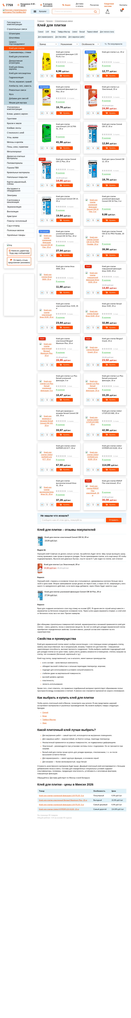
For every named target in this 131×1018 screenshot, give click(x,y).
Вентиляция (12, 211)
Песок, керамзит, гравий (20, 82)
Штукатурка (14, 33)
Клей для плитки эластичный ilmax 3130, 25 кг (67, 306)
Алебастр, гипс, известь (20, 86)
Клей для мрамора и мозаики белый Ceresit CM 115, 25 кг (67, 413)
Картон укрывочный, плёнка (16, 183)
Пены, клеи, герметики (17, 147)
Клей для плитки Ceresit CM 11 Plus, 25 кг (66, 160)
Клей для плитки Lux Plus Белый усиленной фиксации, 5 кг (66, 378)
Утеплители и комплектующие (14, 108)
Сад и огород (13, 226)
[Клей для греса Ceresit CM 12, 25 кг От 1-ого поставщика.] (93, 169)
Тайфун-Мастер (64, 32)
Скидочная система (109, 5)
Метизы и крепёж (15, 142)
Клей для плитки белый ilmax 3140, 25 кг (112, 305)
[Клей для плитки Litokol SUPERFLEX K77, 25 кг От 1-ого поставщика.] (47, 455)
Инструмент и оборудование (13, 190)
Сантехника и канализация (13, 201)
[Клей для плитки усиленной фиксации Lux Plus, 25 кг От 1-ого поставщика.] (47, 97)
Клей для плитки (16, 48)
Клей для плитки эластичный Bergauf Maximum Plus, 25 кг (64, 341)
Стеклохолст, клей (15, 133)
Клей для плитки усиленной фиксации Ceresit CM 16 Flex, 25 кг (66, 233)
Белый (82, 32)
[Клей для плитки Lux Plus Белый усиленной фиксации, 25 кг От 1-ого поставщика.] (93, 386)
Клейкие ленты (14, 128)
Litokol (74, 32)
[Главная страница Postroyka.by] (15, 11)
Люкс (44, 723)
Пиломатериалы (15, 163)
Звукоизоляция (14, 207)
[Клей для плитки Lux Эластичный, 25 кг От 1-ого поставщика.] (93, 97)
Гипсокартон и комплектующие (14, 23)
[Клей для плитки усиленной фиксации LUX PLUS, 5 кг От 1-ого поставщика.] (47, 61)
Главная (40, 21)
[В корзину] (121, 10)
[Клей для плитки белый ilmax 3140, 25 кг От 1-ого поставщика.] (93, 313)
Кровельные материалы (18, 172)
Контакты (123, 5)
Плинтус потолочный (17, 221)
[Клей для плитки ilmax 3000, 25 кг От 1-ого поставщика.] (47, 276)
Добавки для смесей (18, 98)
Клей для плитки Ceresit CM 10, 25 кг (112, 125)
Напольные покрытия (17, 177)
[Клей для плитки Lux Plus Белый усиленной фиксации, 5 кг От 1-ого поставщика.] (47, 386)
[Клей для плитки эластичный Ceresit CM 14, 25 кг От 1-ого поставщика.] (47, 206)
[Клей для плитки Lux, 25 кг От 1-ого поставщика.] (93, 61)
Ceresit (40, 32)
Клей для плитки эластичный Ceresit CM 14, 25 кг (67, 198)
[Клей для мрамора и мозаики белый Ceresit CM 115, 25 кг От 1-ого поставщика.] (47, 421)
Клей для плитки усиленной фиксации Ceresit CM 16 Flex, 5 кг (111, 198)
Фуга (11, 94)
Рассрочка (94, 5)
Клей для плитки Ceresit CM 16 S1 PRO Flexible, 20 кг (113, 233)
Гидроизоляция (16, 77)
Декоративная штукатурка (15, 62)
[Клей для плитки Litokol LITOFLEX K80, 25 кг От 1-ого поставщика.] (93, 421)
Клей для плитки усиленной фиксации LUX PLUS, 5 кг (67, 54)
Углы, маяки (12, 137)
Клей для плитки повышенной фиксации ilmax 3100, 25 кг (111, 268)
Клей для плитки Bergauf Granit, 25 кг (112, 340)
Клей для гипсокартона (20, 73)
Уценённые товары (16, 235)
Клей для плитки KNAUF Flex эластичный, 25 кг (112, 482)
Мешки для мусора (18, 103)
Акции (67, 5)
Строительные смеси (17, 29)
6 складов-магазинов (48, 5)
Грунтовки (12, 119)
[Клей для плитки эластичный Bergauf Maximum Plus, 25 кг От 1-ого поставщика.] (47, 350)
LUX (47, 32)
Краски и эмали (14, 123)
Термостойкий (92, 32)
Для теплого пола (107, 32)
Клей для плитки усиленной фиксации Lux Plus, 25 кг (66, 89)
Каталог (43, 11)
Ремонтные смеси (17, 90)
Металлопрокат (14, 152)
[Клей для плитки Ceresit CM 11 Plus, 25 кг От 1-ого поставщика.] (47, 170)
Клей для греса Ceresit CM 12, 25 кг (113, 160)
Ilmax (53, 32)
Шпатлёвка (14, 38)
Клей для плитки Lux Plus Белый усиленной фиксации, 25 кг (112, 378)
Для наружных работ (76, 37)
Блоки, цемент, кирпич (17, 114)
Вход (108, 13)
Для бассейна (60, 37)
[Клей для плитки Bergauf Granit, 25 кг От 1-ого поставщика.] (93, 349)
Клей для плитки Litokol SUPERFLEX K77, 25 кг (65, 447)
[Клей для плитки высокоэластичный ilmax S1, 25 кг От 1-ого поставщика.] (47, 490)
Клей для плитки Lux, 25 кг (113, 52)
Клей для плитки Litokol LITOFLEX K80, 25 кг (111, 412)
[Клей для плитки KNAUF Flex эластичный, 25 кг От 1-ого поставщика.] (93, 490)
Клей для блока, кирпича (16, 68)
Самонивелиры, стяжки (20, 52)
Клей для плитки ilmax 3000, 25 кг (65, 267)
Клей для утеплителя (19, 57)
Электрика (12, 195)
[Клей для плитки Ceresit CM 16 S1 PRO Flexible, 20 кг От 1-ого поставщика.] (93, 240)
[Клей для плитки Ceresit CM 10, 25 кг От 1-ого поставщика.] (93, 134)
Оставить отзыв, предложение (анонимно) (19, 261)
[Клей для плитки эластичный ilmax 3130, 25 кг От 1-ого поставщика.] (47, 313)
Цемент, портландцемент (17, 43)
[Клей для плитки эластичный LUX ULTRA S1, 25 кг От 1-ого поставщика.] (47, 133)
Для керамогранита (45, 37)
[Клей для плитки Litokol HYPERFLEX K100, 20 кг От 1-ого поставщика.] (93, 455)
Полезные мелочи (15, 230)
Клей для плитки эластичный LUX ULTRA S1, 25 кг (66, 126)
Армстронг (12, 216)
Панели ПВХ (13, 168)
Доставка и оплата (79, 5)
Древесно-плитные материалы (16, 157)
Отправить (113, 520)
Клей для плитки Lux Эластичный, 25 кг (110, 88)
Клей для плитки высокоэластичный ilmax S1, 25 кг (66, 483)
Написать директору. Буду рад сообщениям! (19, 252)
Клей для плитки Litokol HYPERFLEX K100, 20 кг (112, 447)
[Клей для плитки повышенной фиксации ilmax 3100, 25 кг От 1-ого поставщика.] (93, 277)
